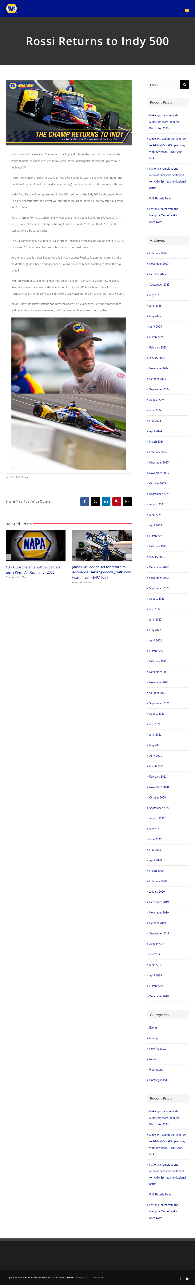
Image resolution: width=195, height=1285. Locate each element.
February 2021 (158, 776)
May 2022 (155, 630)
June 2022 (155, 619)
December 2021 (159, 672)
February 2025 (158, 347)
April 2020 (155, 860)
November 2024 (159, 368)
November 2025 (159, 263)
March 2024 (156, 441)
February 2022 (158, 661)
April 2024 (155, 431)
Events (153, 1027)
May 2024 (155, 420)
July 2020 (154, 829)
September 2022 (159, 588)
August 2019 (157, 944)
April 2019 (155, 975)
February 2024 (158, 452)
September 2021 (159, 703)
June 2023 (155, 515)
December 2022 (159, 567)
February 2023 (158, 546)
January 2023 (157, 557)
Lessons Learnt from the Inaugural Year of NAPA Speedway (163, 215)
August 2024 (157, 400)
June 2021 (155, 734)
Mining (153, 1038)
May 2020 (155, 850)
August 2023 (157, 504)
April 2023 (155, 525)
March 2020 (156, 870)
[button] (8, 557)
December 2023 (159, 462)
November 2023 (159, 473)
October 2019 (157, 923)
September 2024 (159, 389)
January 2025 (157, 358)
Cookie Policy (96, 1277)
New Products (157, 1048)
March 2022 (156, 651)
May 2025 (155, 316)
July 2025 (154, 295)
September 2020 (159, 808)
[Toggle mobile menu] (187, 11)
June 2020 (155, 839)
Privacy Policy (82, 1277)
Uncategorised (158, 1080)
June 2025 (155, 305)
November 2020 (159, 787)
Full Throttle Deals (160, 198)
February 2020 (158, 881)
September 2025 (159, 284)
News (26, 477)
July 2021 (154, 724)
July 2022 (154, 609)
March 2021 (156, 766)
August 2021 (157, 713)
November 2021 (159, 682)
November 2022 (159, 577)
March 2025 (156, 337)
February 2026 (158, 253)
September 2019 (159, 933)
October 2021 (157, 692)
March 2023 (156, 536)
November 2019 (159, 912)
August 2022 (157, 598)
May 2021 (155, 745)
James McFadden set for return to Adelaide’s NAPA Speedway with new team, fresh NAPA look (101, 572)
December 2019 (159, 902)
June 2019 (155, 965)
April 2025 (155, 326)
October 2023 (157, 483)
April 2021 (155, 755)
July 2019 (154, 954)
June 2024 (155, 410)
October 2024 (157, 379)
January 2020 (157, 891)
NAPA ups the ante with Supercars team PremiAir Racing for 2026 (164, 121)
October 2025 (157, 274)
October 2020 (157, 797)
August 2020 (157, 818)
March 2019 (156, 986)
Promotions (156, 1069)
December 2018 (159, 996)
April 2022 (155, 640)
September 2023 (159, 494)
